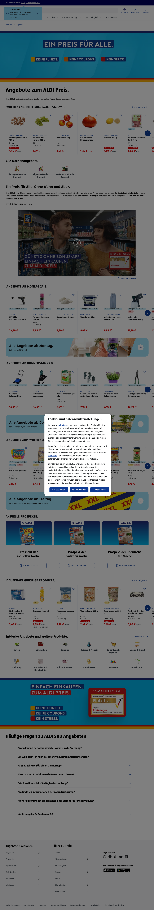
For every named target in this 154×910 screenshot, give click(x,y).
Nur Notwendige (79, 489)
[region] (77, 455)
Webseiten (62, 425)
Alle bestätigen (58, 489)
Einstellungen (100, 489)
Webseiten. (52, 455)
